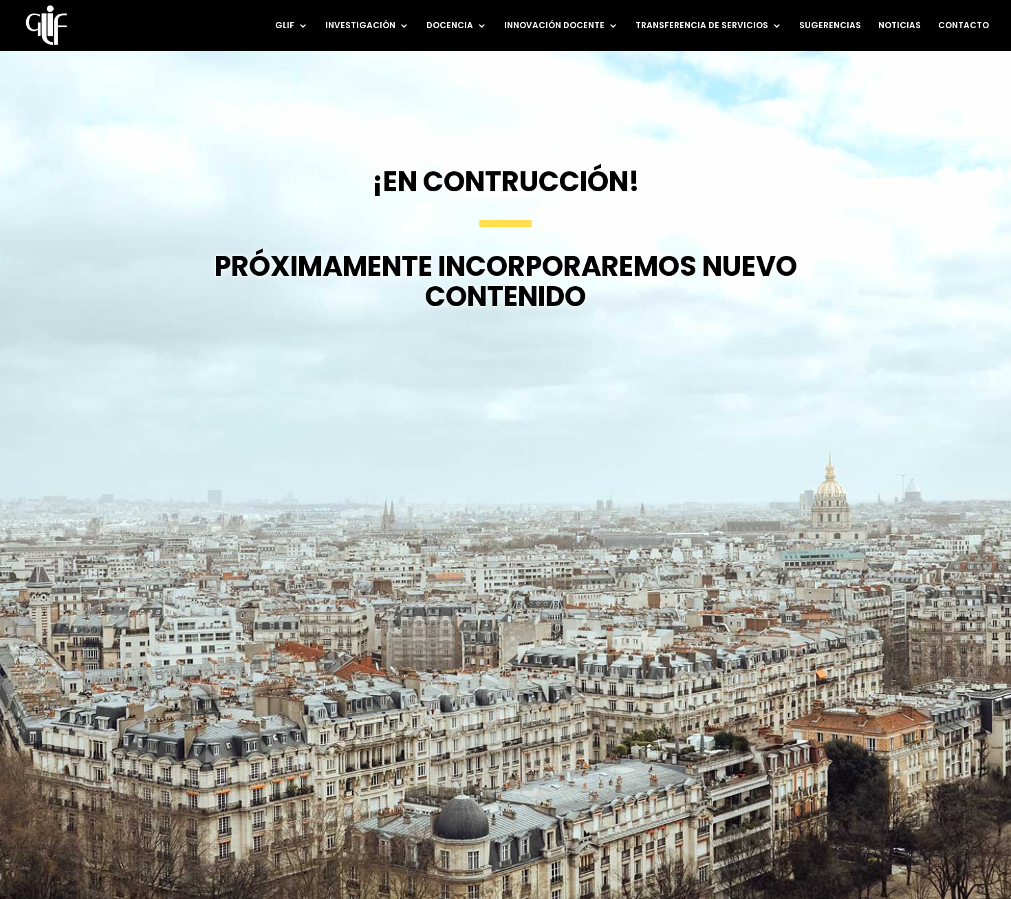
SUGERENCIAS (830, 26)
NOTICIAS (899, 26)
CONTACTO (963, 26)
